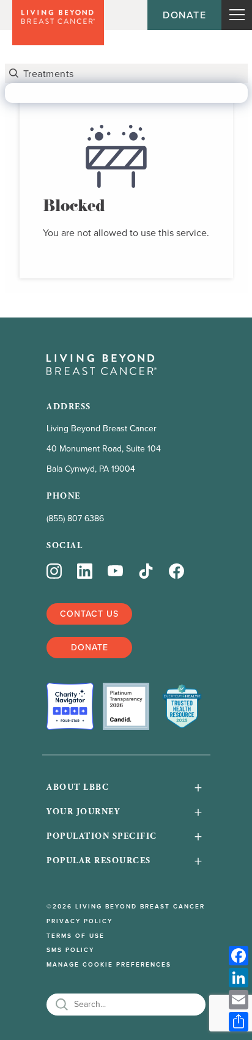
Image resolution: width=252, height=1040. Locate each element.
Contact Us (89, 613)
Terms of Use (75, 936)
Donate (184, 14)
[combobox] (126, 73)
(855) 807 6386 (75, 518)
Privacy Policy (79, 921)
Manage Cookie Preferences (108, 964)
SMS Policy (70, 950)
